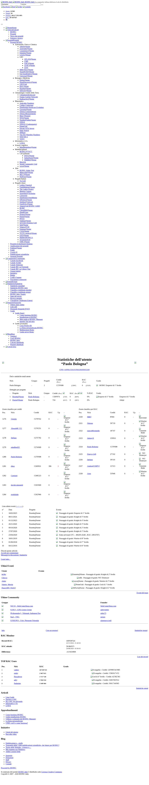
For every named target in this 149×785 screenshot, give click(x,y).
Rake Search (24, 131)
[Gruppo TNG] (2, 617)
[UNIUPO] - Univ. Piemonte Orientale (24, 621)
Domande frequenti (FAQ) (20, 309)
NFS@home (24, 118)
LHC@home (29, 63)
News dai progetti (16, 36)
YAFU (22, 139)
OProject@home (26, 200)
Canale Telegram (16, 265)
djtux (13, 466)
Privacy (8, 762)
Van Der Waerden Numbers (30, 135)
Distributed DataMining (28, 198)
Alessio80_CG (16, 428)
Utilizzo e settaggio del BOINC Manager (21, 719)
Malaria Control (25, 191)
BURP (22, 208)
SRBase (22, 133)
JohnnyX (90, 438)
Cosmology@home (27, 51)
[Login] (42, 4)
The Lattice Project (27, 189)
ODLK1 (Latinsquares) (28, 124)
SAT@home (24, 235)
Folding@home (16, 248)
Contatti (8, 764)
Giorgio (14, 419)
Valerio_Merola (7, 585)
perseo (102, 617)
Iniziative (13, 273)
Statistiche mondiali (17, 286)
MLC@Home (25, 175)
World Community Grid (28, 164)
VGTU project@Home (28, 233)
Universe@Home (26, 76)
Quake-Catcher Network (29, 97)
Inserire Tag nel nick (27, 321)
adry (15, 680)
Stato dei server (16, 296)
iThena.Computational (28, 112)
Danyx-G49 (91, 454)
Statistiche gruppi (141, 630)
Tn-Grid (23, 181)
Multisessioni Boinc (27, 330)
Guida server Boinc (27, 332)
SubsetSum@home (31, 158)
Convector (23, 196)
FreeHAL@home (26, 204)
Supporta (9, 756)
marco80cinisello (93, 431)
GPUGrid (23, 84)
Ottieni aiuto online (17, 305)
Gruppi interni (15, 271)
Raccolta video (11, 734)
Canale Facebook (16, 261)
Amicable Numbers (27, 103)
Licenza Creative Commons (51, 772)
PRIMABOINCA (26, 238)
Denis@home (25, 80)
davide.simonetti (17, 485)
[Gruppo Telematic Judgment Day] (2, 613)
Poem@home (25, 217)
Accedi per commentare (9, 553)
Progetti (13, 34)
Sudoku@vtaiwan (26, 202)
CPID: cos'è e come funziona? (17, 723)
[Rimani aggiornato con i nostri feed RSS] (27, 7)
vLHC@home (29, 65)
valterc (16, 670)
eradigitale (15, 495)
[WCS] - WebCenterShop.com (21, 606)
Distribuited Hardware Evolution (32, 107)
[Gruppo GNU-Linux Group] (2, 610)
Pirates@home (25, 214)
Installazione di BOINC (28, 317)
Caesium (14, 476)
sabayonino (104, 610)
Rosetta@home (25, 89)
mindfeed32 (15, 447)
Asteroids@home (26, 49)
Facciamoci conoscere (18, 280)
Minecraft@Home (26, 172)
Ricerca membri (16, 298)
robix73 (103, 613)
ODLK (22, 122)
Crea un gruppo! (52, 630)
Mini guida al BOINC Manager (31, 319)
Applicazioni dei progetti (19, 246)
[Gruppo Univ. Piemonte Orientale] (2, 621)
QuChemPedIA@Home (28, 74)
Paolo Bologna (33, 397)
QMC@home (25, 242)
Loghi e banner (15, 277)
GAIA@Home (25, 55)
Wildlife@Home (30, 160)
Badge (12, 275)
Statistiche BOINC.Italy (19, 288)
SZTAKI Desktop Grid (28, 223)
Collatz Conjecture (26, 105)
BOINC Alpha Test (27, 170)
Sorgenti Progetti (16, 256)
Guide (12, 311)
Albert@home (25, 47)
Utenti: (8, 11)
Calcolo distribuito (17, 342)
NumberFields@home (28, 120)
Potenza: (8, 15)
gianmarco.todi (105, 621)
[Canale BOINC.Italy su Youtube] (12, 7)
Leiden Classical (26, 185)
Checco (4, 578)
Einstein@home (25, 53)
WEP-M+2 (24, 137)
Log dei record (142, 657)
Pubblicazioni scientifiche (19, 254)
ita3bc (4, 574)
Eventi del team (142, 593)
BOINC (13, 32)
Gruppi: (8, 13)
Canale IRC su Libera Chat (20, 269)
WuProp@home (25, 177)
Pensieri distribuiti (16, 345)
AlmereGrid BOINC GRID (30, 206)
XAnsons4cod (25, 240)
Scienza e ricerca (16, 38)
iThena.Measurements (28, 114)
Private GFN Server (27, 128)
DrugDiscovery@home (28, 82)
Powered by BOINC (8, 768)
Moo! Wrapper (25, 116)
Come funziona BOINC (28, 315)
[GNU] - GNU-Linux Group (21, 610)
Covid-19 (13, 252)
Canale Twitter (15, 263)
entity (16, 673)
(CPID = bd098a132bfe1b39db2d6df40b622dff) (74, 370)
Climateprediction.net (27, 95)
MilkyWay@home (26, 70)
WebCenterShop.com (108, 606)
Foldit (12, 250)
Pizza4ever (18, 677)
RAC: (7, 17)
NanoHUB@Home (27, 72)
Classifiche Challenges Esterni (21, 301)
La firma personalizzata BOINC (31, 328)
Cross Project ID (26, 326)
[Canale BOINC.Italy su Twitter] (19, 7)
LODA (22, 143)
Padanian (17, 683)
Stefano (14, 438)
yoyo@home (24, 166)
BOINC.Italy (15, 340)
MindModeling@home (28, 147)
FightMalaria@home (27, 187)
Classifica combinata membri (20, 290)
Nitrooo (90, 423)
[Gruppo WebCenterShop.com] (2, 606)
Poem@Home (17, 400)
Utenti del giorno (12, 732)
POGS (22, 219)
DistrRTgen (24, 212)
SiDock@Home (25, 91)
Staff (7, 760)
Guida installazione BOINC (16, 717)
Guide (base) (19, 313)
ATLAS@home (30, 59)
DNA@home (29, 156)
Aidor (4, 581)
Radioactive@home (27, 99)
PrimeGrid (23, 126)
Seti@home (24, 225)
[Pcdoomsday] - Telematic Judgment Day (25, 613)
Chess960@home (26, 210)
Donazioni (9, 758)
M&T (89, 417)
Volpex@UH (24, 227)
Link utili (13, 307)
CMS (26, 61)
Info (3, 630)
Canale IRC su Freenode (19, 267)
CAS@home (24, 231)
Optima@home (25, 221)
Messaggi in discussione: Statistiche (14, 555)
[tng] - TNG (14, 617)
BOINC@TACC (26, 151)
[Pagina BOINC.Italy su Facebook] (5, 7)
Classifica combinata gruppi (20, 292)
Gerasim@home (26, 110)
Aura (89, 474)
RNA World (24, 86)
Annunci (13, 336)
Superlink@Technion (27, 193)
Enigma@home (25, 229)
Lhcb (26, 68)
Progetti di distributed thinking (21, 244)
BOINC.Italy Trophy (18, 294)
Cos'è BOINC (15, 338)
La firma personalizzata (14, 721)
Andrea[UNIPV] (93, 466)
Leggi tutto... (5, 559)
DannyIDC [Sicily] (9, 588)
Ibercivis (23, 162)
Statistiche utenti (142, 688)
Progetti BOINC (16, 42)
